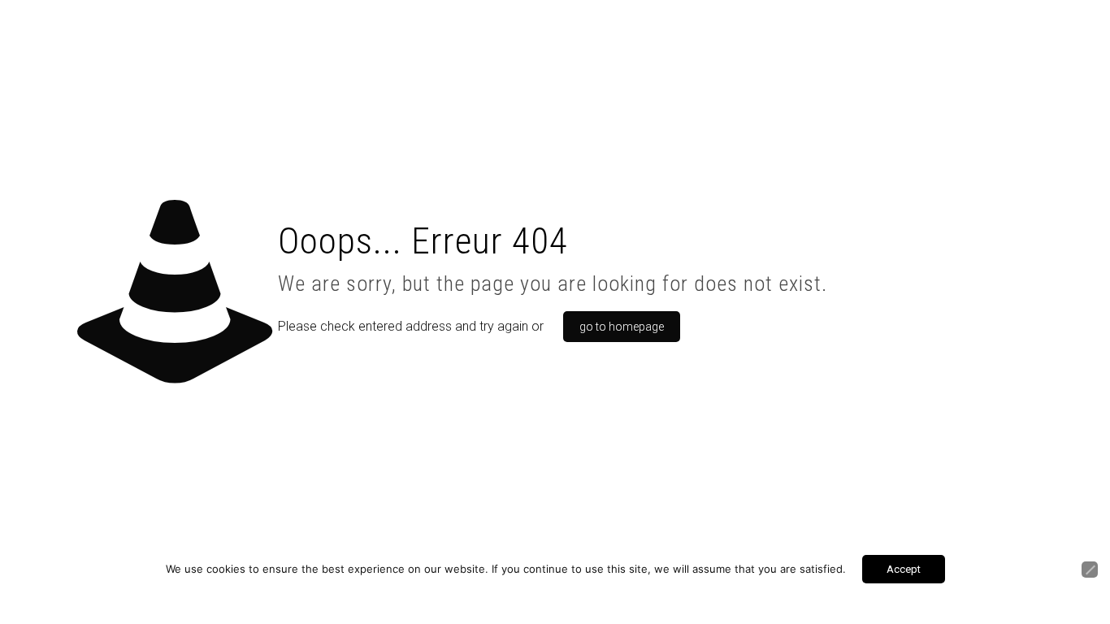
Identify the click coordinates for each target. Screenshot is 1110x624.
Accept (904, 569)
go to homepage (621, 326)
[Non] (1090, 569)
